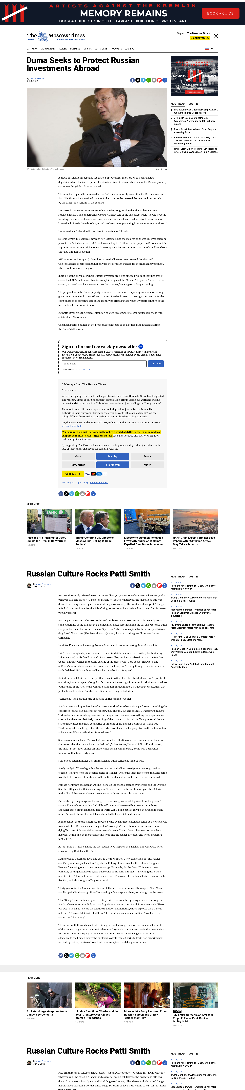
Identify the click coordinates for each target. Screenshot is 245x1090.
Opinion (88, 49)
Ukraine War (48, 49)
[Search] (217, 49)
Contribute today (200, 38)
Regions (62, 49)
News (35, 49)
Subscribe (156, 363)
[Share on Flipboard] (159, 80)
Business (75, 49)
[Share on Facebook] (132, 80)
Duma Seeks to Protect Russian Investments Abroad (83, 64)
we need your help (72, 426)
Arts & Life (101, 49)
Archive (129, 49)
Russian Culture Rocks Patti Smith (88, 573)
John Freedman (43, 584)
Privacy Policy (86, 369)
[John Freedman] (29, 585)
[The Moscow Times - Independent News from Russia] (56, 36)
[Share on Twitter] (137, 80)
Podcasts (116, 49)
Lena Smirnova (36, 78)
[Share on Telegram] (143, 80)
